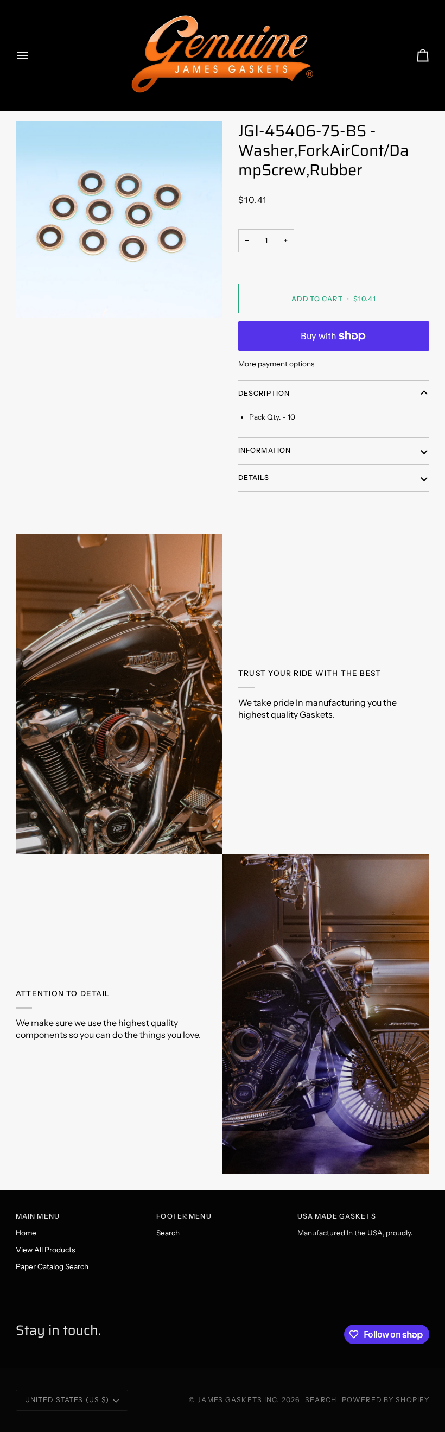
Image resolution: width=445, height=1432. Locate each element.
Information (264, 450)
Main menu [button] (38, 1216)
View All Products (45, 1249)
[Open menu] (32, 55)
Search (168, 1232)
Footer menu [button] (183, 1216)
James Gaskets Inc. (239, 1400)
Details (253, 477)
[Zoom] (119, 219)
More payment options (276, 363)
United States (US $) (67, 1400)
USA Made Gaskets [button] (336, 1216)
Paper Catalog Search (52, 1266)
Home (26, 1232)
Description (264, 393)
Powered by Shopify (385, 1400)
